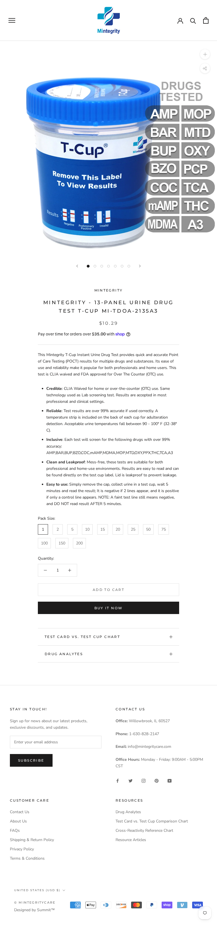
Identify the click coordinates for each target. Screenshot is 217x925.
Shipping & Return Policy (32, 839)
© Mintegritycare (34, 902)
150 (61, 543)
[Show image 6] (122, 266)
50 (148, 529)
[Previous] (77, 266)
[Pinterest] (157, 780)
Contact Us (19, 812)
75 (163, 529)
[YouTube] (170, 780)
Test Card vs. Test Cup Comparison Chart (152, 821)
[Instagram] (144, 780)
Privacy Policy (22, 849)
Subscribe (31, 760)
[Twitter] (131, 780)
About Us (18, 821)
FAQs (15, 830)
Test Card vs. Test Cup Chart (82, 637)
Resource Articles (131, 839)
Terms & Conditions (27, 858)
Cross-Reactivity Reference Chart (144, 830)
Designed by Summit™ (34, 910)
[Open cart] (206, 20)
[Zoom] (205, 54)
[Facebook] (118, 780)
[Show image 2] (95, 266)
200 (79, 543)
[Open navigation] (11, 20)
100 (44, 543)
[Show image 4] (108, 266)
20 (118, 529)
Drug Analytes (64, 654)
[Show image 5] (115, 266)
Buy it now (108, 608)
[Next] (140, 266)
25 (133, 529)
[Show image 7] (128, 266)
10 (87, 529)
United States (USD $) (37, 890)
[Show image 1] (88, 266)
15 (102, 529)
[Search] (193, 20)
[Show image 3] (101, 266)
